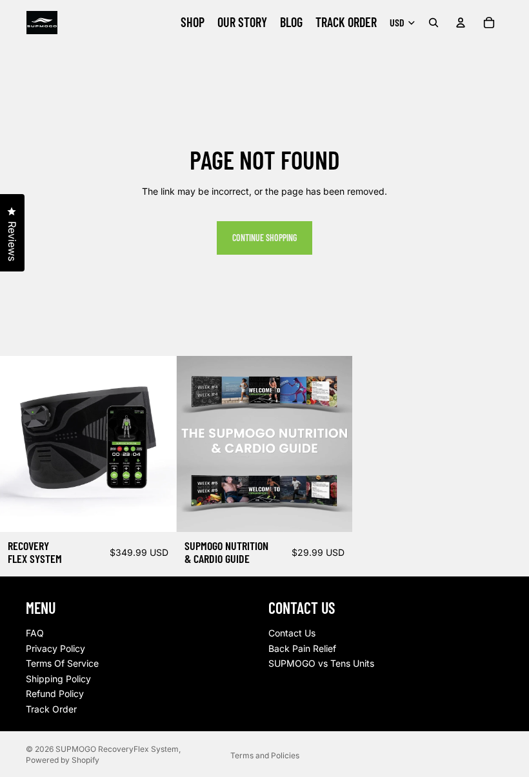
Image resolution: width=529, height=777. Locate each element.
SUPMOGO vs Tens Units (321, 663)
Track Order (51, 708)
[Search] (433, 22)
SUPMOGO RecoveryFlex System (117, 749)
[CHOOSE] (156, 512)
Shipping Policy (58, 678)
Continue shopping (264, 237)
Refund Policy (55, 693)
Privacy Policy (55, 647)
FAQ (35, 632)
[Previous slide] (19, 444)
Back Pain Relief (302, 647)
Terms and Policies (264, 755)
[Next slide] (156, 444)
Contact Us (291, 632)
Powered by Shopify (62, 760)
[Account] (460, 22)
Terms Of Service (62, 663)
